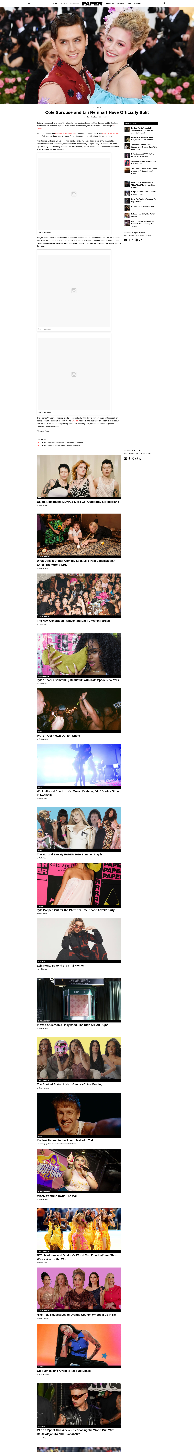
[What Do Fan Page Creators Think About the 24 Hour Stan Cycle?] (127, 184)
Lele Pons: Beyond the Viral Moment (61, 965)
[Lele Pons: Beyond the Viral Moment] (79, 939)
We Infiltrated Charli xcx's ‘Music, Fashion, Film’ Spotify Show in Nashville (78, 793)
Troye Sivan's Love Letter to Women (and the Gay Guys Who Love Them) (144, 147)
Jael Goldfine (92, 117)
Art (129, 3)
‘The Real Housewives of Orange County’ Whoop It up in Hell (77, 1314)
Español (137, 3)
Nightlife (110, 3)
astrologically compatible (65, 133)
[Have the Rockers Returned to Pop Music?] (127, 201)
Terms (148, 235)
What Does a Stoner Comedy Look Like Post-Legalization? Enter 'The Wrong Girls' (76, 562)
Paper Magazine (44, 1438)
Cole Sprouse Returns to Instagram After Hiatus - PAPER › (60, 445)
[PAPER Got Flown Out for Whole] (79, 709)
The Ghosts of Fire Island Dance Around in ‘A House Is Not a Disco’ (144, 171)
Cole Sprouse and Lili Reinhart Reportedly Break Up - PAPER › (62, 442)
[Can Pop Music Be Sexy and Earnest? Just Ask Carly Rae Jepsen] (127, 223)
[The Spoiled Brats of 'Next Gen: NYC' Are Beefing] (79, 1058)
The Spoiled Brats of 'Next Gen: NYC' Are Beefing (70, 1084)
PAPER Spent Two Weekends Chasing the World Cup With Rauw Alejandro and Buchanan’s (75, 1432)
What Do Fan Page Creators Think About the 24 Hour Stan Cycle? (143, 184)
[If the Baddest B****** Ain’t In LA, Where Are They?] (127, 155)
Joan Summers (44, 1088)
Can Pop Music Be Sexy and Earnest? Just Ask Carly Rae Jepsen (142, 223)
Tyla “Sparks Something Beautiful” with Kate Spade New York (78, 680)
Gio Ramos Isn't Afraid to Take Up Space (64, 1370)
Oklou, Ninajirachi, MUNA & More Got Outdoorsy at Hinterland (78, 501)
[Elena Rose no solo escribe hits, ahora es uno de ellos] (127, 139)
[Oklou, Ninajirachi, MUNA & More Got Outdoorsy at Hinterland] (79, 476)
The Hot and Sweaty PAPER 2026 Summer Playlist (70, 854)
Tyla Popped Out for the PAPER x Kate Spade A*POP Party (76, 910)
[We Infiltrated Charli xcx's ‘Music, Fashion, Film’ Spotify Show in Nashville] (79, 765)
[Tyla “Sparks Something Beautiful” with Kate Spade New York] (79, 654)
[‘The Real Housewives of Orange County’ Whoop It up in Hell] (79, 1288)
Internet (121, 3)
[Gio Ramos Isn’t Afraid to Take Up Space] (79, 1345)
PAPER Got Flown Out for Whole (58, 735)
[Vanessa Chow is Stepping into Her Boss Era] (127, 163)
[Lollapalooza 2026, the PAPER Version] (127, 215)
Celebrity (75, 3)
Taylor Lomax (43, 568)
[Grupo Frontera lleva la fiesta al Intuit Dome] (127, 193)
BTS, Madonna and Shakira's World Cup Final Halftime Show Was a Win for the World (77, 1257)
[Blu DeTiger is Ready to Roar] (127, 208)
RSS (137, 235)
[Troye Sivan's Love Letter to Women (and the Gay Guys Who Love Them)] (127, 146)
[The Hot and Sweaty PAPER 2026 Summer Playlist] (79, 828)
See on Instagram (44, 232)
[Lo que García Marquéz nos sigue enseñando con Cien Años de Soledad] (127, 129)
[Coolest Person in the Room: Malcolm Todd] (79, 1114)
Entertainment (44, 557)
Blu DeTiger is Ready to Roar (142, 206)
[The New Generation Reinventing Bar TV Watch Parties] (79, 594)
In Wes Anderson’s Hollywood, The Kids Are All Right (72, 1025)
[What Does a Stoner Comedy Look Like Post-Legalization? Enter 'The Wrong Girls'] (79, 534)
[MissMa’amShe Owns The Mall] (79, 1170)
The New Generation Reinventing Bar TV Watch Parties (73, 620)
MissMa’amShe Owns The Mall (57, 1195)
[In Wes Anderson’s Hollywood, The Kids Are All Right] (79, 999)
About (126, 235)
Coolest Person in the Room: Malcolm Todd (66, 1140)
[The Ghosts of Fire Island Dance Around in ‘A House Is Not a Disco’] (127, 170)
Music (55, 3)
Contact (132, 235)
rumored (75, 421)
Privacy (142, 235)
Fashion (64, 3)
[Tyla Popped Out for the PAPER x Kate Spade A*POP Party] (79, 884)
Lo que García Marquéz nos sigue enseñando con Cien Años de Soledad (142, 130)
